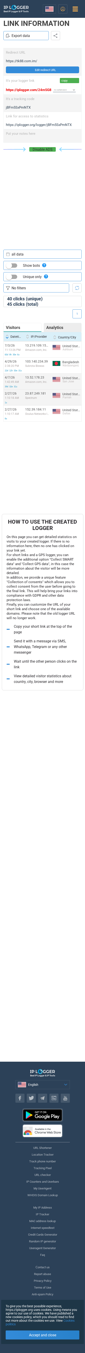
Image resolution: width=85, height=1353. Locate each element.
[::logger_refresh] (77, 287)
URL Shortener (42, 1148)
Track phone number (42, 1161)
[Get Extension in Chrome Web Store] (42, 1131)
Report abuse (42, 1274)
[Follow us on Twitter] (31, 1098)
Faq (42, 1255)
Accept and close (42, 1335)
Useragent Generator (42, 1248)
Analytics (54, 327)
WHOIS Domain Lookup (42, 1195)
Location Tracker (42, 1154)
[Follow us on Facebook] (19, 1098)
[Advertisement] (42, 196)
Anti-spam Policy (42, 1294)
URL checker (42, 1175)
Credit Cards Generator (42, 1234)
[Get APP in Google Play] (42, 1115)
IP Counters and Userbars (42, 1181)
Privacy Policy (42, 1280)
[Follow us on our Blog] (53, 1098)
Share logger (55, 35)
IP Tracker (42, 1214)
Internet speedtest (42, 1228)
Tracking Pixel (43, 1168)
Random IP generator (42, 1241)
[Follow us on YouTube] (65, 1098)
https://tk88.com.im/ (21, 61)
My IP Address (42, 1207)
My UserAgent (42, 1188)
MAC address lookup (42, 1221)
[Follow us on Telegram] (42, 1098)
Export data (21, 36)
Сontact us (43, 1267)
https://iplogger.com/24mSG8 (28, 90)
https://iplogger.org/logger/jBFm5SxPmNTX (39, 125)
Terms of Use (42, 1287)
